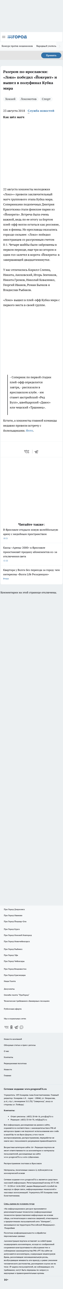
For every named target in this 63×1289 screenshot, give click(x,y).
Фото (29, 430)
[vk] (27, 451)
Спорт (46, 99)
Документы (9, 989)
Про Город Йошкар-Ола (15, 921)
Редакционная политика (15, 1063)
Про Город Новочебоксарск (17, 941)
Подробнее (9, 1228)
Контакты (8, 1057)
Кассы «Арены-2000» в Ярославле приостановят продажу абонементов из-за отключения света (30, 554)
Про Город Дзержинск (14, 909)
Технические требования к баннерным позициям (27, 1001)
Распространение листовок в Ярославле (23, 1163)
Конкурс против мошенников (17, 45)
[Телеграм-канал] (16, 1027)
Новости (8, 1069)
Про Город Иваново (13, 915)
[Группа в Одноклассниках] (11, 1027)
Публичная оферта (13, 1009)
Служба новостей (41, 111)
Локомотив (29, 99)
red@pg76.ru (41, 1119)
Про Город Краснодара (15, 975)
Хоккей (10, 99)
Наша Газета (10, 981)
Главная (7, 1075)
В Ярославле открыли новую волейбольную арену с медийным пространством (30, 534)
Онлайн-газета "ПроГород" (16, 995)
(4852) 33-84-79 (27, 1119)
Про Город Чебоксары (14, 961)
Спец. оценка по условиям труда (19, 1203)
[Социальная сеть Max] (21, 1027)
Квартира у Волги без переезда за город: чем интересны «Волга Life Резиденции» (31, 574)
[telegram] (37, 451)
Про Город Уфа (11, 955)
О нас (6, 1051)
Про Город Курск (12, 929)
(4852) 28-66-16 (33, 1116)
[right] (59, 46)
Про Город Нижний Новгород (18, 935)
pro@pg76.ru (47, 1116)
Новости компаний (13, 1039)
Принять (51, 55)
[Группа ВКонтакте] (6, 1027)
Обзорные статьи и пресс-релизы (20, 1045)
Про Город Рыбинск (13, 949)
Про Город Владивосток (15, 969)
